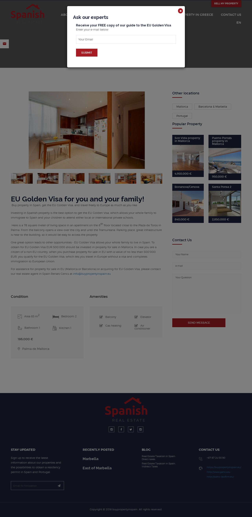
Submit (86, 52)
